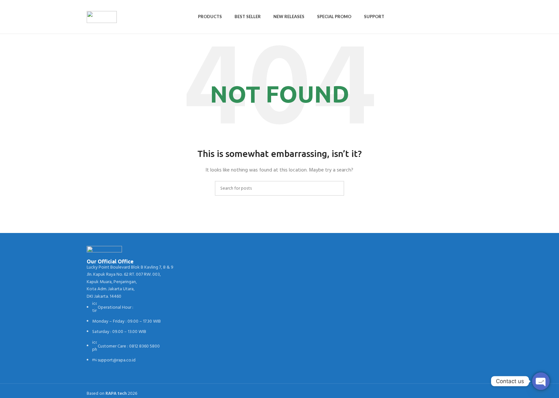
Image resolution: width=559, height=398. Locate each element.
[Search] (470, 16)
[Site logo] (102, 17)
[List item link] (131, 332)
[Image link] (104, 252)
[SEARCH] (336, 188)
